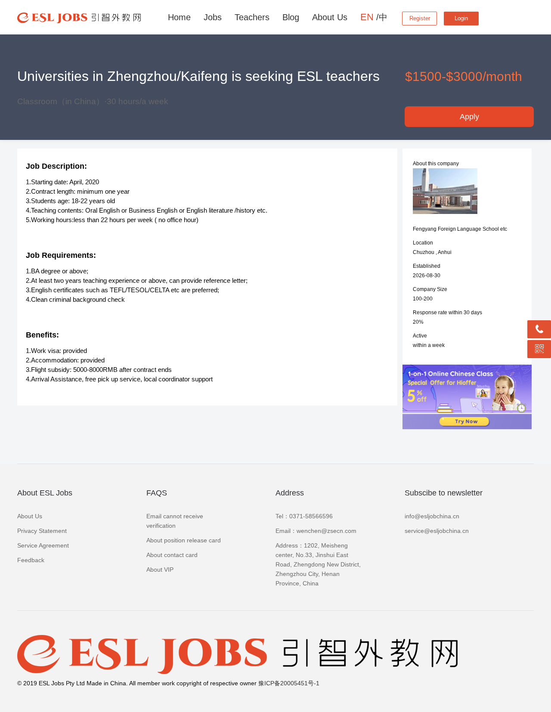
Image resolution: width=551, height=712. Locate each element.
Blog (290, 17)
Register (419, 18)
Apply (469, 116)
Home (179, 17)
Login (461, 18)
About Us (329, 17)
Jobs (213, 17)
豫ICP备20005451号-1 (288, 683)
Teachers (252, 17)
